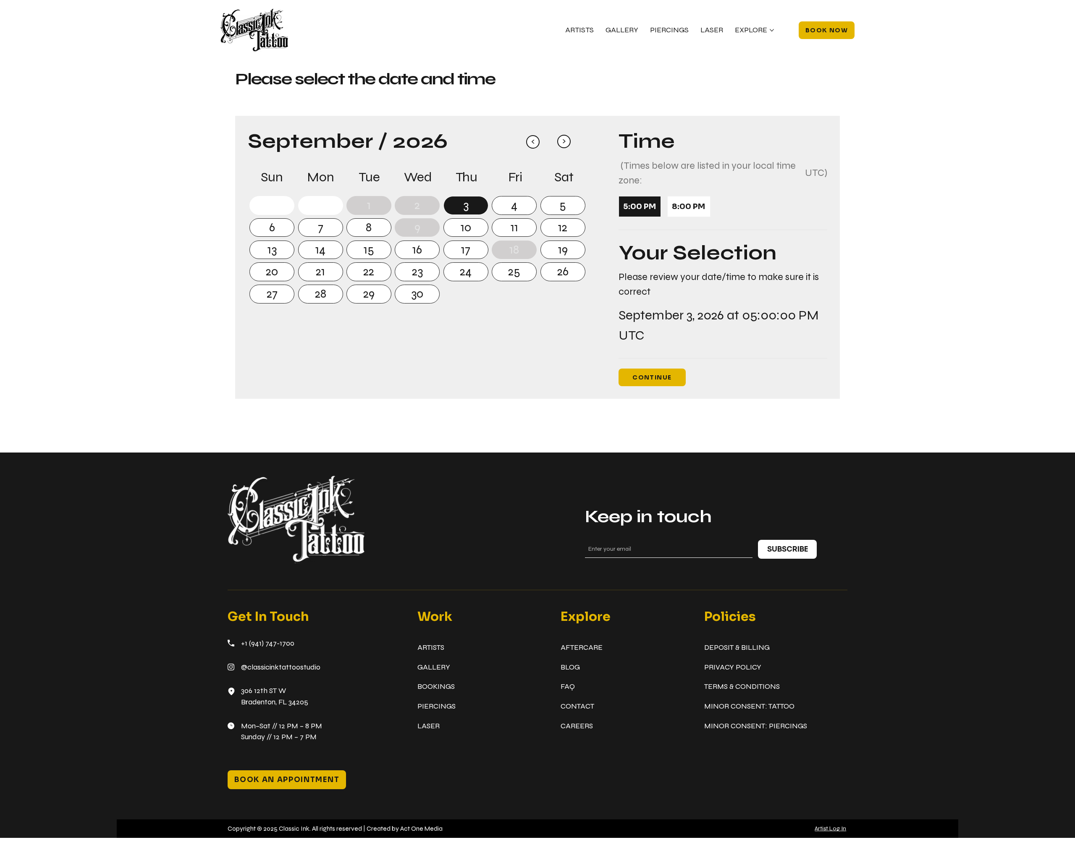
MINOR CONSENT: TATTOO (749, 706)
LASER (428, 726)
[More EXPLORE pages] (772, 30)
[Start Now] (271, 205)
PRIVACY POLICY (732, 667)
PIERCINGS (436, 706)
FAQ (568, 686)
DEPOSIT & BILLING (737, 647)
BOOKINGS (436, 686)
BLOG (570, 667)
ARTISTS (430, 647)
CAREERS (577, 726)
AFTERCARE (582, 647)
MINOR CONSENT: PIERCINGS (755, 726)
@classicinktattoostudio (280, 667)
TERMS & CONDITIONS (742, 686)
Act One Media (421, 828)
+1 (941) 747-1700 (267, 643)
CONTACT (577, 706)
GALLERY (433, 667)
